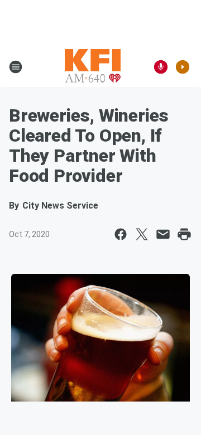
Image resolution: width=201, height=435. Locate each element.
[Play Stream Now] (182, 67)
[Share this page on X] (142, 234)
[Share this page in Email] (163, 234)
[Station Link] (93, 67)
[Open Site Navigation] (15, 67)
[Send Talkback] (161, 67)
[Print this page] (184, 234)
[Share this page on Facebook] (120, 234)
